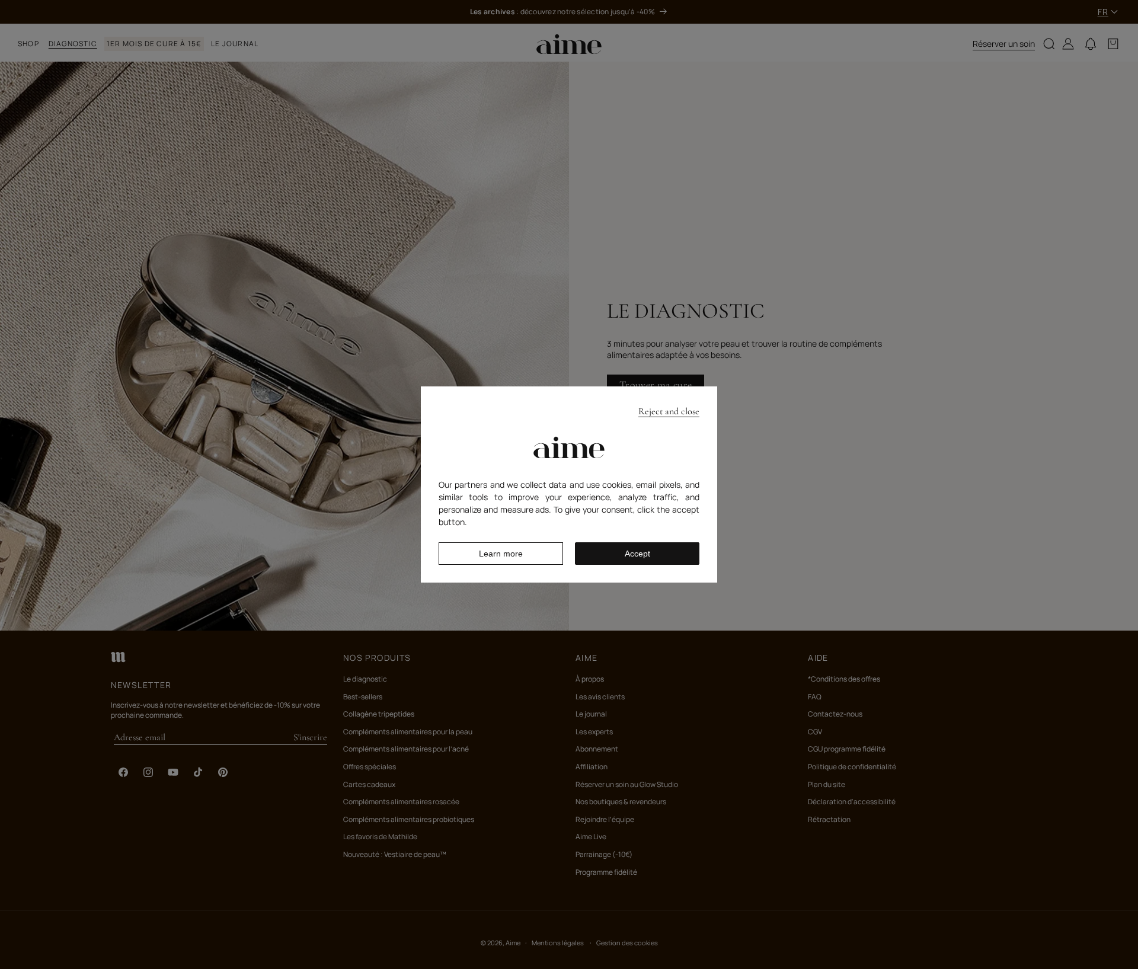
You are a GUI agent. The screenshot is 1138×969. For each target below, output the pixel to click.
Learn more (501, 553)
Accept (637, 553)
